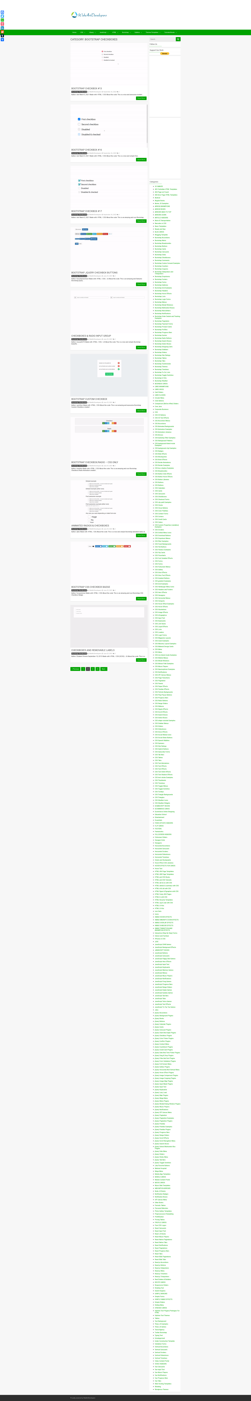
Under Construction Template (165, 1341)
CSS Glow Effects (161, 572)
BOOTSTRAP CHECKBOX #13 (86, 88)
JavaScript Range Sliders (163, 987)
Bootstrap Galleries (161, 285)
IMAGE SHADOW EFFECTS (164, 925)
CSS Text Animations (162, 763)
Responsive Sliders (161, 1285)
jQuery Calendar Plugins (163, 1024)
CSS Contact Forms (161, 514)
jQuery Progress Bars (162, 1132)
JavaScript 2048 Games (163, 944)
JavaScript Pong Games (163, 981)
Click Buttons (159, 401)
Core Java (158, 406)
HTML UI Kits (159, 906)
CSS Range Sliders (161, 703)
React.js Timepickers (162, 1277)
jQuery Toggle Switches (163, 1163)
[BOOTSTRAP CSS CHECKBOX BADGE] (109, 563)
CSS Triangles (159, 797)
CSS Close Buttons (161, 508)
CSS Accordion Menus (162, 421)
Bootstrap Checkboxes (79, 92)
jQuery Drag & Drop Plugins (164, 1055)
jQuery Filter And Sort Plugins (165, 1058)
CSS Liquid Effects (161, 627)
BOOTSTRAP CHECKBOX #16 (86, 149)
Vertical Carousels (161, 1350)
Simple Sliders (160, 1302)
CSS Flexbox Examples (163, 550)
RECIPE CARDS (160, 1282)
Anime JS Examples (162, 203)
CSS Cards (158, 491)
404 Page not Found (162, 192)
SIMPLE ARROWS (161, 1294)
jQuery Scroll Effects (162, 1138)
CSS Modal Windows (162, 661)
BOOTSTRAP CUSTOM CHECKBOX (89, 399)
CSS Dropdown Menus (162, 538)
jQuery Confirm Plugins (162, 1041)
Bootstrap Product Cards (163, 327)
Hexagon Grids (160, 840)
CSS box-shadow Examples (164, 468)
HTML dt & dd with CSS (163, 888)
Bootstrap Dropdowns (162, 276)
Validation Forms (160, 1344)
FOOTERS (158, 829)
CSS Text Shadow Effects (163, 775)
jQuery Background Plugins (164, 1016)
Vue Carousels (160, 1367)
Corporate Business (161, 409)
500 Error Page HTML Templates (166, 195)
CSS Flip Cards (160, 552)
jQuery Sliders (159, 1154)
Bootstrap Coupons (161, 269)
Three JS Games (160, 1327)
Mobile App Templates (162, 1174)
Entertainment (159, 817)
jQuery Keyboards (161, 1090)
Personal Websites (161, 1208)
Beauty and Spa (160, 229)
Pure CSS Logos (160, 1225)
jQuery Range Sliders (162, 1135)
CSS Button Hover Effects (164, 477)
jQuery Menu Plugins (162, 1101)
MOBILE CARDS (160, 1177)
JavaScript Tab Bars (161, 996)
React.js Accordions (161, 1262)
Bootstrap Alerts (160, 240)
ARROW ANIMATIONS (162, 206)
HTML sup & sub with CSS (164, 903)
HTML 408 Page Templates (164, 874)
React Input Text (160, 1231)
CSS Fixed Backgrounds (163, 544)
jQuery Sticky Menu (161, 1157)
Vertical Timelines (161, 1358)
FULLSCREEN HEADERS (163, 834)
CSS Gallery (159, 570)
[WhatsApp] (2, 20)
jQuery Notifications (161, 1110)
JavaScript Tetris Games (163, 1001)
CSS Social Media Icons (163, 735)
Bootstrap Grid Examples (163, 288)
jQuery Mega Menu (161, 1098)
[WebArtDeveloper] (88, 18)
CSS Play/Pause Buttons (163, 695)
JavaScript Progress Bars (163, 984)
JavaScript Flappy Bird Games (165, 959)
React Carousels (160, 1228)
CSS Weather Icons (161, 800)
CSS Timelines (160, 783)
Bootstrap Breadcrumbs (163, 243)
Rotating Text (159, 1288)
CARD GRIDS (159, 389)
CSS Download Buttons (163, 535)
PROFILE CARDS (160, 1222)
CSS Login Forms (161, 635)
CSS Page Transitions (162, 678)
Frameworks (159, 831)
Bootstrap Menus (161, 302)
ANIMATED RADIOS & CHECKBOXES (90, 525)
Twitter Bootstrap (161, 1332)
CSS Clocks (159, 505)
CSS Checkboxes (161, 497)
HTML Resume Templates (164, 900)
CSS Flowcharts (160, 555)
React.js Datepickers (162, 1268)
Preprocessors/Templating (164, 1214)
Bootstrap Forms (160, 282)
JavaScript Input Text (162, 964)
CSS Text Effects (161, 766)
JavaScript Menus (161, 973)
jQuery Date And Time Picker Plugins (167, 1053)
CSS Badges (159, 451)
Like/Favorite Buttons (162, 1165)
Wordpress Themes (161, 1389)
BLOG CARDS (159, 232)
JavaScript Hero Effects (163, 961)
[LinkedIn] (2, 28)
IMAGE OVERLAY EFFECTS (164, 923)
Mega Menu (159, 1171)
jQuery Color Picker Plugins (164, 1038)
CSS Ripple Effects (161, 709)
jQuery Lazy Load (161, 1092)
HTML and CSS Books (162, 877)
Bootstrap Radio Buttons (163, 338)
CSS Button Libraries (162, 479)
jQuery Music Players (162, 1107)
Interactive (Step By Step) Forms (166, 933)
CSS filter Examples (161, 541)
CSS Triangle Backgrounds (164, 794)
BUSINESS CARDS (161, 384)
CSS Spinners (159, 743)
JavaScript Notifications (163, 979)
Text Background (160, 1321)
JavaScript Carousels (162, 956)
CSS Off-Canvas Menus (163, 675)
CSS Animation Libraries (163, 432)
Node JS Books (160, 1191)
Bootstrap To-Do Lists (162, 372)
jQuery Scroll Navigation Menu (165, 1141)
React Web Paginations (163, 1257)
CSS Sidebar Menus (162, 723)
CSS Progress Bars (161, 698)
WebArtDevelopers (95, 92)
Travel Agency (159, 1330)
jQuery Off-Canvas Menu (163, 1112)
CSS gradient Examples (163, 581)
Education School (161, 814)
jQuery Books (159, 1018)
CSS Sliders (159, 726)
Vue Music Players (161, 1372)
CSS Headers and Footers (164, 589)
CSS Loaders (159, 632)
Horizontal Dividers (161, 851)
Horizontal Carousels (162, 849)
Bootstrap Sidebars (161, 349)
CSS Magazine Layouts (163, 638)
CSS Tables (159, 757)
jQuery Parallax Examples (163, 1127)
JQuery (91, 32)
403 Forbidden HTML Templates (166, 189)
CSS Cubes (159, 522)
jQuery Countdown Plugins (164, 1047)
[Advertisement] (144, 15)
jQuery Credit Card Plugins (164, 1050)
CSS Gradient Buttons (162, 578)
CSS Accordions (160, 423)
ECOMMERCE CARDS (162, 809)
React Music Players (162, 1237)
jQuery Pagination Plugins (163, 1121)
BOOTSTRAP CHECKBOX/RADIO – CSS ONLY (94, 462)
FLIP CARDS (159, 826)
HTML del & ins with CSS (163, 883)
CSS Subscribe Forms (162, 752)
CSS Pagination (160, 681)
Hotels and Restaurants (163, 860)
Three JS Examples (161, 1324)
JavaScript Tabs (160, 998)
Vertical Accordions (161, 1347)
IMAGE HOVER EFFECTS (163, 917)
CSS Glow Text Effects (162, 575)
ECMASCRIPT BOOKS (162, 806)
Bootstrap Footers (161, 279)
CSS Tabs (158, 760)
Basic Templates (160, 226)
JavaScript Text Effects (163, 1004)
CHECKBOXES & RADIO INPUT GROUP (91, 335)
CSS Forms (159, 561)
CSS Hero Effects (161, 592)
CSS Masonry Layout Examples (165, 644)
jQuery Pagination (161, 1115)
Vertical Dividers (160, 1352)
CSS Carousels (160, 494)
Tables (157, 1318)
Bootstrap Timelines (162, 369)
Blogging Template (161, 235)
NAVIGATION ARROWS (162, 1188)
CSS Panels (159, 683)
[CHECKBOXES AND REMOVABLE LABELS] (109, 626)
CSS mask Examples (162, 641)
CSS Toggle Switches (162, 789)
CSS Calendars (160, 488)
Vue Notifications (161, 1375)
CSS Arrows (159, 435)
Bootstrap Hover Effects (163, 294)
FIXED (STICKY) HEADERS (164, 823)
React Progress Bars (162, 1251)
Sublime (137, 32)
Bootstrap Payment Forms (164, 324)
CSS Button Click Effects (163, 474)
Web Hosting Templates (163, 1384)
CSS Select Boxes (161, 718)
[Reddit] (2, 32)
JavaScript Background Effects (165, 947)
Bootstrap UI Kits (161, 378)
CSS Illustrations (160, 609)
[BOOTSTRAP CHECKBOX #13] (109, 64)
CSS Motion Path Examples (164, 664)
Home (74, 32)
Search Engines (160, 1291)
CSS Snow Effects (161, 732)
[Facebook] (2, 12)
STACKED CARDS (161, 1308)
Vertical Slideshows (162, 1355)
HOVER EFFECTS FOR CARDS (165, 866)
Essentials (158, 820)
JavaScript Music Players (163, 976)
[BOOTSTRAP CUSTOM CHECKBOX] (109, 375)
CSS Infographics (161, 615)
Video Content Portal (162, 1361)
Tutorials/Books (169, 32)
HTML (114, 32)
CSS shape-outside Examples (165, 720)
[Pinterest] (2, 24)
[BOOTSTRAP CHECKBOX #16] (109, 125)
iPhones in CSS (160, 939)
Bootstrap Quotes (161, 335)
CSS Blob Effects (161, 454)
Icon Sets (158, 911)
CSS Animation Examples (163, 429)
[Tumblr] (2, 36)
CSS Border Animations (163, 462)
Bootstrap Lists (160, 296)
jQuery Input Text (160, 1087)
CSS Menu (158, 649)
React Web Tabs (160, 1259)
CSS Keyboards (160, 621)
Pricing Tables (160, 1220)
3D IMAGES (159, 186)
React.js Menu (159, 1271)
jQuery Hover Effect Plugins (164, 1073)
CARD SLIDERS (160, 395)
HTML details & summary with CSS (167, 886)
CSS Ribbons (159, 706)
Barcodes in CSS (160, 223)
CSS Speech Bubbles (162, 740)
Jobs (156, 1010)
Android (157, 198)
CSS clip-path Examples (163, 502)
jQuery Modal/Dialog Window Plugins (167, 1104)
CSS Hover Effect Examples (164, 604)
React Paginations (161, 1248)
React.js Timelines (161, 1274)
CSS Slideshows (160, 729)
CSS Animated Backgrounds (164, 426)
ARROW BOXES (160, 209)
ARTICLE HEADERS (161, 218)
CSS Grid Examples (161, 584)
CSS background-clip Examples (165, 448)
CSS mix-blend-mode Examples (166, 655)
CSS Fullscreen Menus (162, 567)
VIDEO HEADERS (161, 1364)
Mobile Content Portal (162, 1180)
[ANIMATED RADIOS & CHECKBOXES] (109, 501)
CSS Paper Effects (161, 686)
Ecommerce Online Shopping (165, 812)
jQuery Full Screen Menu (163, 1064)
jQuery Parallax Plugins (163, 1129)
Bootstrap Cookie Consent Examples (167, 263)
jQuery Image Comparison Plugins (166, 1075)
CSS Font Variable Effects (164, 558)
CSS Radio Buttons (161, 701)
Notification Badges (161, 1194)
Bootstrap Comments (162, 260)
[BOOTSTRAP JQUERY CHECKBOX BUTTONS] (109, 248)
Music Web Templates (162, 1185)
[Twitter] (2, 16)
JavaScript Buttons (161, 953)
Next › (104, 669)
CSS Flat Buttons (160, 547)
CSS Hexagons (160, 595)
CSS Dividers (159, 530)
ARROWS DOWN (160, 215)
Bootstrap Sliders (161, 352)
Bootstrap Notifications (163, 313)
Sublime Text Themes (162, 1315)
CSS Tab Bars (159, 755)
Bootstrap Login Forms (163, 299)
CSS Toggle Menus (161, 786)
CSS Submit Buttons (162, 749)
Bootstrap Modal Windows (164, 305)
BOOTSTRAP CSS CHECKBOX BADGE (90, 587)
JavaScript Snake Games (163, 990)
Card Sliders (159, 392)
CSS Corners (159, 516)
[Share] (2, 40)
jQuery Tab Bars (160, 1160)
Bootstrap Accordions (162, 238)
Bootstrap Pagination (162, 321)
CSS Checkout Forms (162, 499)
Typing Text (159, 1335)
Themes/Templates (152, 32)
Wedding (158, 1387)
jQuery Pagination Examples (164, 1118)
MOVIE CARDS (160, 1183)
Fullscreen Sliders (161, 837)
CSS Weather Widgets (162, 803)
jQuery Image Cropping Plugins (165, 1078)
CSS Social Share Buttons (163, 738)
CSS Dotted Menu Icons (163, 533)
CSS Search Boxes (161, 715)
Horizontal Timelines (162, 857)
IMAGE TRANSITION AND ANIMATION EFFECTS (163, 929)
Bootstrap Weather (161, 381)
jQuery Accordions (161, 1013)
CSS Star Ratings (160, 746)
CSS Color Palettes (161, 511)
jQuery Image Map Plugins (164, 1081)
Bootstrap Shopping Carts (163, 347)
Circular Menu (159, 398)
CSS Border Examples (162, 465)
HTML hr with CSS (161, 897)
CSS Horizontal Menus (162, 598)
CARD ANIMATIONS (162, 386)
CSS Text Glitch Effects (163, 772)
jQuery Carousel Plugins (163, 1030)
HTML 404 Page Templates (164, 871)
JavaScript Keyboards (162, 967)
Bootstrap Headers (161, 291)
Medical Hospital (160, 1168)
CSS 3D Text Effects (162, 418)
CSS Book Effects (161, 460)
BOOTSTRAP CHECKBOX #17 (86, 211)
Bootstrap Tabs (160, 361)
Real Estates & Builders (163, 1279)
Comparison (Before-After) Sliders (166, 404)
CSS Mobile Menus (161, 658)
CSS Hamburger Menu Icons (164, 587)
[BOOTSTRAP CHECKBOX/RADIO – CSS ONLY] (109, 438)
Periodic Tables (160, 1205)
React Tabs (158, 1254)
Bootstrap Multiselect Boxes (165, 308)
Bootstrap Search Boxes (163, 341)
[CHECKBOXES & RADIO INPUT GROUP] (109, 311)
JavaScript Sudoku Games (164, 993)
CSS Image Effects (161, 612)
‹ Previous (75, 669)
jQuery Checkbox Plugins (163, 1035)
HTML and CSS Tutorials (163, 880)
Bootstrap (125, 32)
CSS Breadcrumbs (161, 471)
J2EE (156, 942)
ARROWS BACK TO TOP (163, 212)
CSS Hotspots (160, 601)
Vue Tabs (158, 1381)
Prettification (159, 1217)
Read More (141, 98)
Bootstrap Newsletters (163, 311)
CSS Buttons (159, 482)
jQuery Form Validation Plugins (165, 1061)
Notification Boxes (161, 1197)
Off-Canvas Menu (161, 1200)
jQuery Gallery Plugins (162, 1067)
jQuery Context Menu (162, 1044)
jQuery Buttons (160, 1021)
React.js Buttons (160, 1265)
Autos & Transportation (162, 220)
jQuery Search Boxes (162, 1144)
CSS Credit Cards (161, 519)
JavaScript (103, 32)
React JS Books (160, 1234)
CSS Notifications (161, 672)
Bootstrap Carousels (162, 252)
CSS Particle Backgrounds (164, 692)
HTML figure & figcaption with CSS (166, 891)
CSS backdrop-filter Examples (165, 438)
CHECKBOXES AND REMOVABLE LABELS (93, 650)
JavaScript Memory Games (164, 970)
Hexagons (158, 843)
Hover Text (158, 869)
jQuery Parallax (160, 1124)
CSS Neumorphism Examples (165, 669)
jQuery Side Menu (161, 1151)
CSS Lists (158, 629)
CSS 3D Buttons (160, 415)
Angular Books (160, 201)
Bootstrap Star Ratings (162, 355)
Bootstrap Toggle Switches (164, 375)
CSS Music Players (161, 666)
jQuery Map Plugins (161, 1095)
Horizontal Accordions (162, 846)
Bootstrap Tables (161, 358)
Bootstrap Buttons (161, 246)
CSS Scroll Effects (161, 712)
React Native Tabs (161, 1242)
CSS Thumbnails (160, 780)
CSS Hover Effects (161, 607)
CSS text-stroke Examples (164, 777)
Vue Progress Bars (161, 1378)
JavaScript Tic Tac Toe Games (165, 1007)
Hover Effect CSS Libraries (164, 863)
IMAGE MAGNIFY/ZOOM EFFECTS (167, 920)
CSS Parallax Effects (162, 689)
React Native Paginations (163, 1239)
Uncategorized (160, 1338)
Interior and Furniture (162, 936)
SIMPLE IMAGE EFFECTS (163, 1299)
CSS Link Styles (160, 624)
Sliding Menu (159, 1305)
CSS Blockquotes (161, 457)
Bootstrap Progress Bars (163, 332)
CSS (81, 32)
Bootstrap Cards (160, 249)
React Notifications (161, 1245)
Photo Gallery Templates (163, 1211)
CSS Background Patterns (163, 441)
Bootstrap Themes (161, 367)
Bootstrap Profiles (161, 330)
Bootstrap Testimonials (163, 364)
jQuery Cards (159, 1027)
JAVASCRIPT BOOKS (162, 950)
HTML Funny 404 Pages (163, 894)
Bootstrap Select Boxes (163, 344)
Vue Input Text (160, 1369)
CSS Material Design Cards (164, 646)
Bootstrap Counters (161, 266)
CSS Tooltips (159, 792)
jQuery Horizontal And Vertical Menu (167, 1070)
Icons (157, 914)
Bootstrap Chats (160, 255)
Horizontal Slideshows (162, 854)
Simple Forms (159, 1296)
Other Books (159, 1202)
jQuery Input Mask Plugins (164, 1084)
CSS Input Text (160, 618)
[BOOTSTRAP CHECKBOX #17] (109, 187)
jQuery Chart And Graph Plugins (165, 1033)
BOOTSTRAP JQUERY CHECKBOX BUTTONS (94, 272)
